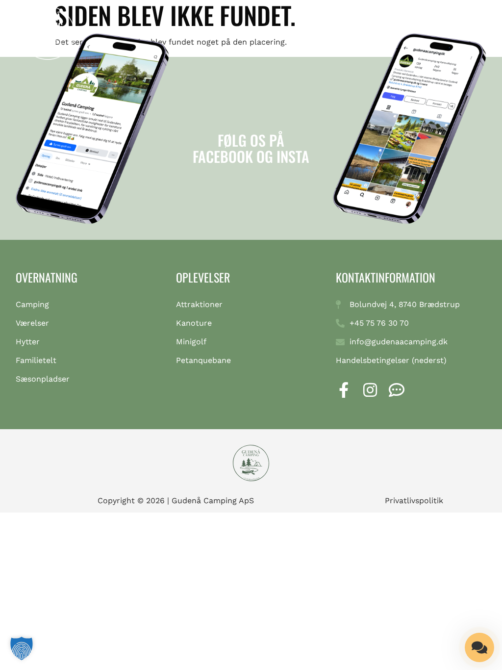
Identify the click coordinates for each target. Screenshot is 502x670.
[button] (473, 37)
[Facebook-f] (343, 390)
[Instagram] (370, 390)
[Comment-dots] (396, 390)
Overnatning (46, 277)
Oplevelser (203, 277)
